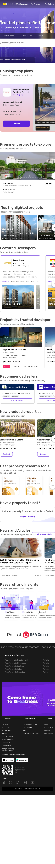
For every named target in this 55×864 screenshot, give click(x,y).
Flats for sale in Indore (13, 669)
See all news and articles (43, 534)
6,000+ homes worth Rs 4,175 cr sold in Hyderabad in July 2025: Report (19, 561)
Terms (4, 733)
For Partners (7, 730)
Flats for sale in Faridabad (15, 672)
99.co (25, 730)
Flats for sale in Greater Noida (17, 660)
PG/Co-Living (26, 36)
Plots (40, 36)
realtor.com (27, 727)
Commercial (9, 36)
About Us (5, 727)
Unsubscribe (6, 745)
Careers (5, 724)
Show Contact (18, 400)
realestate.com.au (30, 724)
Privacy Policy (7, 739)
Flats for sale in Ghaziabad (15, 663)
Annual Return (7, 736)
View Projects (18, 95)
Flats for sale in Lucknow (15, 666)
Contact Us (6, 742)
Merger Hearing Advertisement (8, 750)
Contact (16, 124)
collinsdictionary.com (31, 733)
